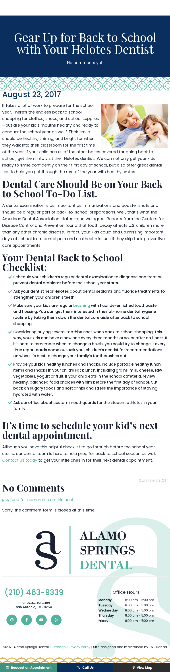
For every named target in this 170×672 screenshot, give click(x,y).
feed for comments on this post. (38, 499)
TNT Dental (158, 647)
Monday (105, 600)
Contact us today (19, 460)
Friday (103, 621)
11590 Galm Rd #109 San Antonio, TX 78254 (34, 605)
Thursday (106, 615)
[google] (11, 620)
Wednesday (108, 610)
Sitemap (59, 647)
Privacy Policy (79, 647)
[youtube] (41, 620)
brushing (81, 305)
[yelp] (56, 620)
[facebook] (26, 620)
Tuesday (105, 605)
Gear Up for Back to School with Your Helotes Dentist (85, 43)
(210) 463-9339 (34, 592)
